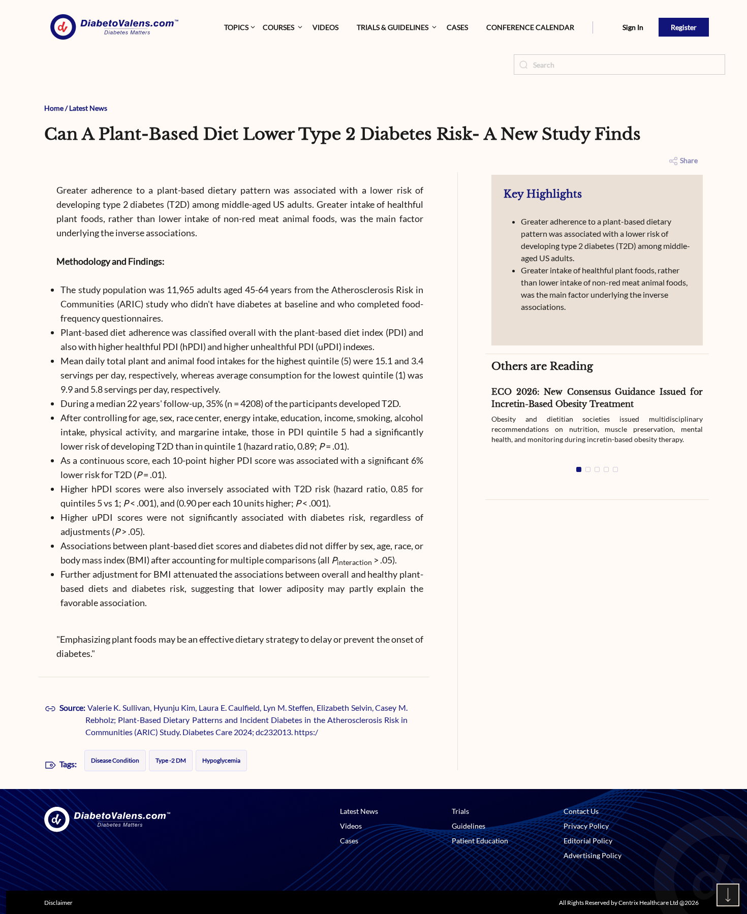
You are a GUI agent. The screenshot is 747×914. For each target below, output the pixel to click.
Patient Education (480, 840)
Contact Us (581, 811)
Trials (460, 811)
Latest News (88, 108)
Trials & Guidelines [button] (392, 27)
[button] (592, 27)
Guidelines (468, 826)
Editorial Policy (588, 840)
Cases (457, 27)
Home (54, 108)
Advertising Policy (592, 855)
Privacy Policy (586, 826)
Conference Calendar (530, 27)
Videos (325, 27)
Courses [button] (278, 27)
